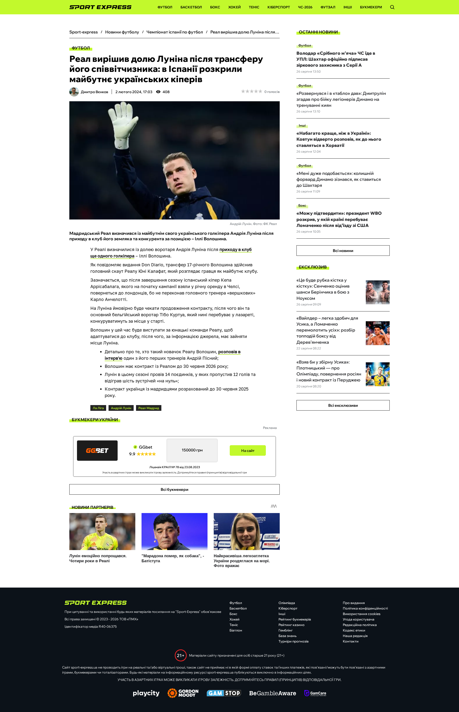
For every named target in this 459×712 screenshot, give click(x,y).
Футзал (328, 7)
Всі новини (343, 250)
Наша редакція (355, 636)
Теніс (254, 7)
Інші (348, 7)
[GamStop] (224, 693)
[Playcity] (146, 693)
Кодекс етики (354, 630)
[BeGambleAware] (272, 693)
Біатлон (236, 630)
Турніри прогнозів (294, 641)
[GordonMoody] (183, 693)
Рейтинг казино (292, 625)
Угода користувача (358, 619)
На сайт (248, 450)
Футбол (165, 7)
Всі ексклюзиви (343, 405)
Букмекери (371, 7)
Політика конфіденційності (365, 608)
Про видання (354, 603)
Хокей (234, 7)
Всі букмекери (174, 489)
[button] (392, 7)
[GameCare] (315, 693)
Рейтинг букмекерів (295, 619)
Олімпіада (287, 603)
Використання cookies (361, 614)
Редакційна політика (360, 625)
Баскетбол (191, 7)
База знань (287, 636)
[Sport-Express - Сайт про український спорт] (98, 7)
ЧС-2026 (305, 7)
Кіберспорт (279, 7)
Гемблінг (286, 630)
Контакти (351, 641)
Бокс (215, 7)
